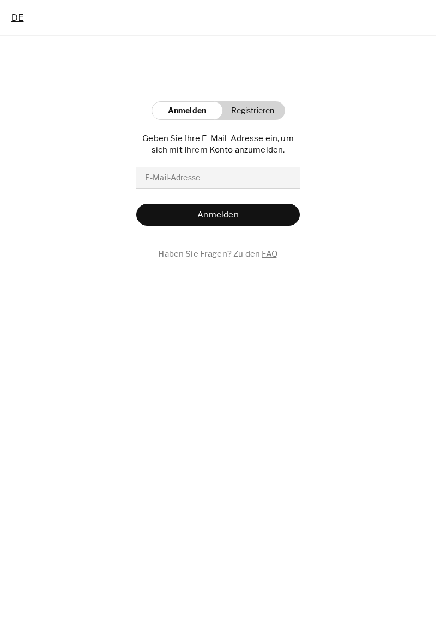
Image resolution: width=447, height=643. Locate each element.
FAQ (269, 254)
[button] (250, 110)
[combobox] (17, 17)
